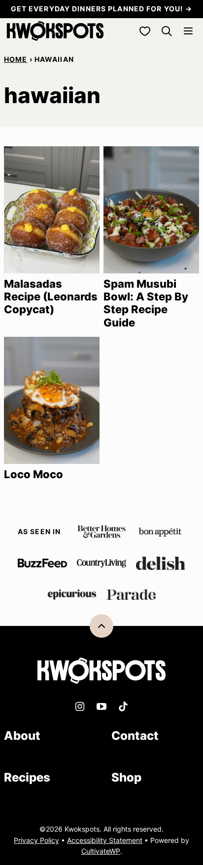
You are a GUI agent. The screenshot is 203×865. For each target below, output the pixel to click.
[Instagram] (80, 706)
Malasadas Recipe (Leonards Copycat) (51, 296)
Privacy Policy (36, 840)
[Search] (166, 31)
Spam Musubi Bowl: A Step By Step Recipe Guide (145, 303)
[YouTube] (101, 706)
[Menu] (188, 31)
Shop (126, 777)
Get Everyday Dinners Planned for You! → (102, 8)
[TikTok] (123, 706)
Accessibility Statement (104, 840)
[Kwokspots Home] (55, 31)
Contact (135, 736)
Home (15, 59)
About (22, 736)
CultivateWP (100, 851)
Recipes (27, 777)
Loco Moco (33, 474)
